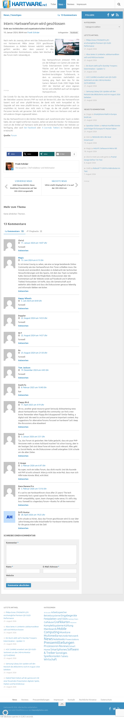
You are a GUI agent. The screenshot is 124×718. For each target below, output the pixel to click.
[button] (14, 154)
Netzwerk (73, 635)
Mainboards (50, 629)
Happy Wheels (24, 298)
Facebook (74, 33)
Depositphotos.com (40, 710)
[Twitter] (113, 15)
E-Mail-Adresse (51, 567)
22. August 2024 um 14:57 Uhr (34, 335)
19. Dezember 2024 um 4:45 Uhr (35, 370)
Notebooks (59, 639)
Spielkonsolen (52, 656)
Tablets (64, 656)
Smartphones (58, 649)
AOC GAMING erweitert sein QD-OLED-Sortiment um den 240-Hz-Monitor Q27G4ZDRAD (100, 80)
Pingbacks (35, 231)
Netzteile (63, 635)
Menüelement (25, 4)
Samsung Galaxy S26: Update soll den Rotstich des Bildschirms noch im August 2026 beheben (102, 94)
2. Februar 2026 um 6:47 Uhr (33, 465)
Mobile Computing (55, 630)
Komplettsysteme (54, 625)
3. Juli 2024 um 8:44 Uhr (31, 301)
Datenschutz (106, 700)
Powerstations (72, 639)
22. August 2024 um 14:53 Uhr (34, 318)
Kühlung (68, 625)
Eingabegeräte (69, 615)
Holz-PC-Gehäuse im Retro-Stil (105, 148)
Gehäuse (49, 622)
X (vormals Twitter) (51, 128)
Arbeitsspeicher (59, 612)
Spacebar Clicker (92, 126)
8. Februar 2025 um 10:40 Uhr (34, 387)
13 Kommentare (69, 15)
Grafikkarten (62, 622)
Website (10, 575)
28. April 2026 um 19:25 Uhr (33, 515)
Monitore (65, 632)
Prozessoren (51, 645)
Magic (21, 258)
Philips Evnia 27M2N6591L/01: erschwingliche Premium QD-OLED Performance (97, 43)
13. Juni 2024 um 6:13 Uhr (32, 260)
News (60, 4)
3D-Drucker (47, 612)
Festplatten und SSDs (56, 618)
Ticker (53, 4)
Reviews (70, 4)
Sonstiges (16, 15)
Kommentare (15, 231)
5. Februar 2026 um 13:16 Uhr (34, 489)
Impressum (81, 4)
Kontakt (71, 700)
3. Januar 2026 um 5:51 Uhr (33, 437)
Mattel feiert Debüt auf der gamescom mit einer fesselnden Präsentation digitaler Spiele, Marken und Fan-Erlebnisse (21, 681)
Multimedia (51, 635)
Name (9, 567)
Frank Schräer (33, 32)
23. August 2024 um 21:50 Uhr (34, 353)
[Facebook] (108, 15)
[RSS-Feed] (117, 15)
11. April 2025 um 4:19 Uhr (32, 405)
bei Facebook (30, 128)
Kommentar (12, 543)
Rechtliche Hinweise (87, 700)
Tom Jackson (24, 368)
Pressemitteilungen (59, 642)
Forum (14, 135)
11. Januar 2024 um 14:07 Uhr (34, 243)
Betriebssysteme (52, 615)
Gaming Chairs (73, 619)
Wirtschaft (50, 659)
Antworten (23, 250)
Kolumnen (73, 622)
